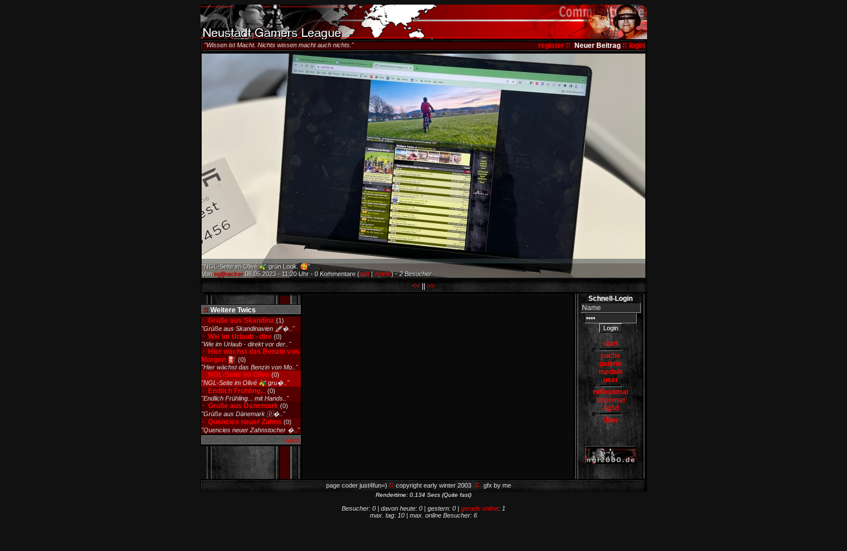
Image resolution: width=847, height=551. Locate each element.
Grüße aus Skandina (241, 320)
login (637, 45)
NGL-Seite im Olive (239, 375)
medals (611, 372)
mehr (293, 440)
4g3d (611, 408)
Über (611, 420)
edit (364, 273)
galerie (610, 364)
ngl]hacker (228, 273)
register (551, 45)
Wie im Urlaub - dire (240, 337)
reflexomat (611, 392)
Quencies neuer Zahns (245, 422)
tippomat (610, 400)
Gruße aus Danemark (243, 406)
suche (610, 356)
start (610, 343)
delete (383, 273)
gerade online (479, 508)
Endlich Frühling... (237, 391)
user (610, 380)
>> (431, 285)
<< (416, 285)
